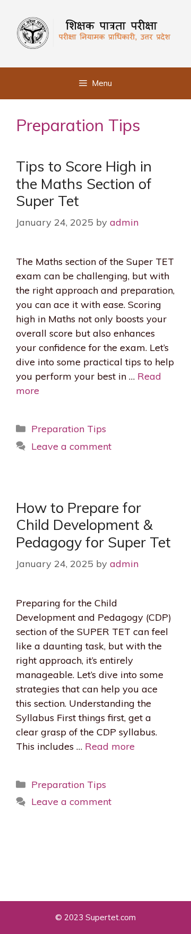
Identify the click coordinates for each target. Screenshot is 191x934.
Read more (110, 746)
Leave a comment (71, 446)
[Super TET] (95, 31)
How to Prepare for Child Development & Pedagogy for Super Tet (93, 525)
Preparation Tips (68, 429)
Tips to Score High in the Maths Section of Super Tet (84, 183)
